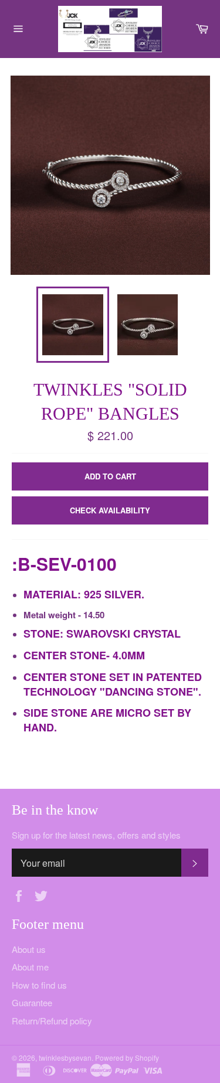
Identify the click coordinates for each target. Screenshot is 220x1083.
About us (29, 949)
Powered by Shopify (127, 1057)
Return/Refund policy (52, 1020)
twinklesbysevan (65, 1057)
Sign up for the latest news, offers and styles (96, 835)
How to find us (39, 985)
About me (30, 967)
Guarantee (32, 1002)
